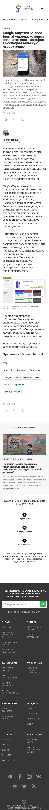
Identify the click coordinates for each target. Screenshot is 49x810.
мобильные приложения (28, 377)
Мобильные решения (14, 384)
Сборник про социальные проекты (8, 635)
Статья (6, 28)
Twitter (24, 786)
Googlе (7, 377)
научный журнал (12, 391)
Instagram (29, 776)
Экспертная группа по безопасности (33, 670)
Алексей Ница (10, 139)
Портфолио (7, 755)
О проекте (6, 740)
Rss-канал (34, 786)
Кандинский (32, 714)
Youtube (15, 786)
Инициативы (10, 19)
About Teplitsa (9, 760)
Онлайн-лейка (33, 719)
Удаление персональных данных (33, 750)
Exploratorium (13, 319)
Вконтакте (39, 776)
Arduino (21, 370)
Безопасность (40, 19)
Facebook (19, 776)
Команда (6, 745)
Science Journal (32, 354)
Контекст (24, 19)
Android (8, 370)
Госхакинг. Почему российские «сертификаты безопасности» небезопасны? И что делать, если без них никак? (23, 468)
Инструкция (9, 459)
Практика (6, 627)
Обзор (21, 459)
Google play (36, 370)
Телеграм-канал (10, 776)
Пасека (30, 724)
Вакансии (6, 750)
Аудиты (30, 709)
